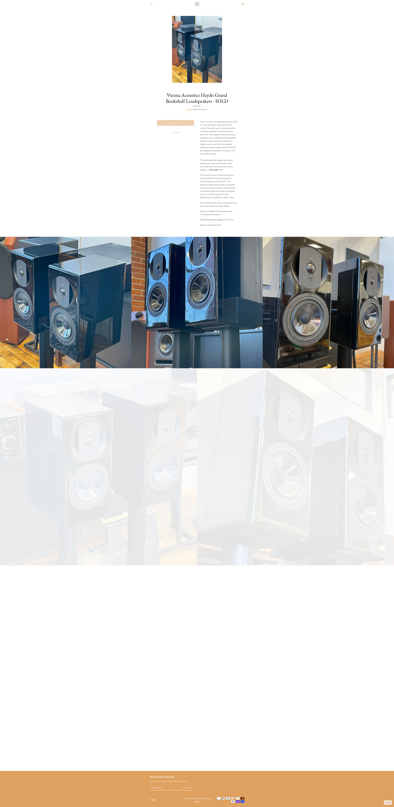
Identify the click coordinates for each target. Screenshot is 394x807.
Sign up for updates (162, 776)
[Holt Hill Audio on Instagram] (153, 799)
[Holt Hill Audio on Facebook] (150, 799)
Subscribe (187, 788)
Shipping (189, 109)
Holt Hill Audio (199, 798)
